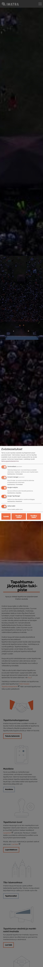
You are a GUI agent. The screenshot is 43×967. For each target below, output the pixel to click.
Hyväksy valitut (19, 516)
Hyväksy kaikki (33, 516)
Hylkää (6, 516)
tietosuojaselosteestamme (10, 461)
